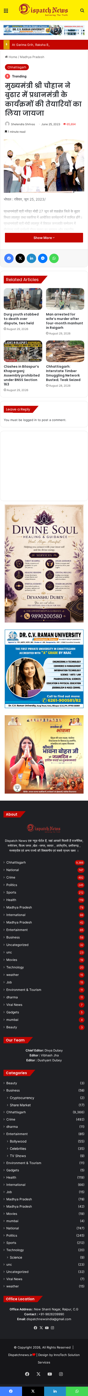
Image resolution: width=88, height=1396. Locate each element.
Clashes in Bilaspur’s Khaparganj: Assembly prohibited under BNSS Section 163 (22, 375)
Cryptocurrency (22, 1098)
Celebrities (18, 1149)
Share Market (20, 1105)
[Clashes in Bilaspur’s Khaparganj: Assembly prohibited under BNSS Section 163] (23, 351)
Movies (11, 960)
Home (12, 57)
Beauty (11, 1027)
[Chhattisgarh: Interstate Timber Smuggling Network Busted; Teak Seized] (65, 351)
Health (11, 900)
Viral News (14, 1005)
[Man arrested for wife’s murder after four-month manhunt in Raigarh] (65, 299)
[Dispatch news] (44, 10)
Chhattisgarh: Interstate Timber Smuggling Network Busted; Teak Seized (63, 373)
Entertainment (17, 930)
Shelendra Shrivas (23, 124)
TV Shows (18, 1156)
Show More (43, 238)
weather (12, 975)
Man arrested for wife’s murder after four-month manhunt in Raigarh (64, 321)
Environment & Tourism (23, 990)
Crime (10, 877)
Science (16, 1257)
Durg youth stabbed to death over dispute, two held (21, 319)
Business (13, 937)
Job (9, 982)
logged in (30, 420)
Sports (11, 892)
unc (9, 952)
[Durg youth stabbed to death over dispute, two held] (23, 299)
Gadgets (12, 1012)
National (12, 870)
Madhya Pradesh (32, 57)
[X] (41, 1328)
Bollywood (18, 1141)
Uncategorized (17, 945)
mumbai (12, 1020)
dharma (12, 997)
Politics (11, 885)
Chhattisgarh (17, 67)
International (15, 915)
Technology (15, 967)
